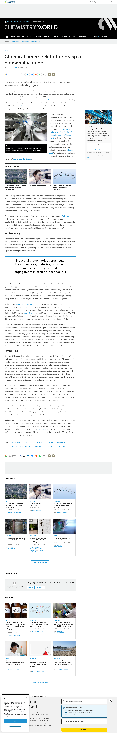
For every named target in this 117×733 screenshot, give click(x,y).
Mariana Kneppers (34, 548)
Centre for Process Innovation (28, 304)
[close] (75, 70)
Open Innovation (39, 446)
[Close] (27, 697)
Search (55, 21)
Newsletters (15, 41)
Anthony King (62, 670)
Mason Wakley (14, 635)
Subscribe (26, 22)
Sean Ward (48, 100)
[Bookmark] (53, 74)
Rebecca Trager (14, 512)
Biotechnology (40, 442)
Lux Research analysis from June (29, 106)
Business (50, 442)
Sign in (30, 587)
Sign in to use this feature (67, 70)
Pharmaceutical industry (56, 446)
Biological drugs (16, 442)
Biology (28, 442)
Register (17, 22)
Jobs (22, 41)
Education (101, 2)
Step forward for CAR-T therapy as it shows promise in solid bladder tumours (63, 624)
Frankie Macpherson (59, 632)
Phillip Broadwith (10, 548)
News (6, 50)
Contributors (38, 696)
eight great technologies (22, 159)
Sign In (9, 22)
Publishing (93, 2)
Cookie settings (15, 726)
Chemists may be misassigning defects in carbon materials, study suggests (38, 663)
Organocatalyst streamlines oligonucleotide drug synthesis (63, 187)
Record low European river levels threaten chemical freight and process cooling (63, 662)
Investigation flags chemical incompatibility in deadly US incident (15, 540)
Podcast (33, 536)
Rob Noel (66, 216)
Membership (108, 2)
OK (15, 721)
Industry (14, 446)
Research (57, 501)
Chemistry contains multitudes (40, 185)
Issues (29, 696)
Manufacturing (25, 446)
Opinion (32, 501)
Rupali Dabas (62, 512)
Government (61, 442)
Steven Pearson (30, 313)
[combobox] (43, 22)
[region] (15, 713)
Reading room (29, 41)
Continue (83, 730)
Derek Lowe (37, 511)
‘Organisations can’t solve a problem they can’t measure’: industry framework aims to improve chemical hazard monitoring (16, 626)
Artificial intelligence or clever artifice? (62, 539)
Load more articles (40, 562)
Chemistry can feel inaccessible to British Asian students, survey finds (15, 662)
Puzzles (37, 41)
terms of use (92, 154)
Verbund (42, 429)
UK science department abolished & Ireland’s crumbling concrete (38, 540)
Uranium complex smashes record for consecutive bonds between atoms (40, 624)
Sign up (98, 149)
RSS (46, 696)
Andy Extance (12, 68)
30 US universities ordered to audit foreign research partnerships (15, 187)
